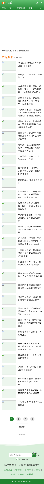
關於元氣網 (8, 470)
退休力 (13, 474)
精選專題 (28, 470)
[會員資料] (37, 3)
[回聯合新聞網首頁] (3, 3)
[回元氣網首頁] (9, 3)
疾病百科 (37, 470)
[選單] (41, 3)
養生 (11, 8)
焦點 (4, 8)
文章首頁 (21, 474)
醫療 (30, 8)
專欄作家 (30, 474)
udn (3, 50)
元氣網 (8, 50)
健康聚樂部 (18, 470)
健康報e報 (23, 459)
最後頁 (22, 426)
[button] (41, 8)
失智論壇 (21, 8)
